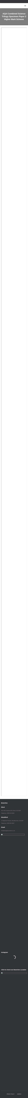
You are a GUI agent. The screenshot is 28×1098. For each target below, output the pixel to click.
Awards (19, 1094)
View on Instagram (14, 962)
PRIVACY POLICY (10, 1094)
